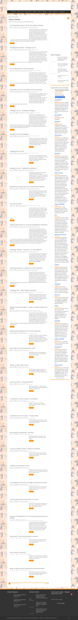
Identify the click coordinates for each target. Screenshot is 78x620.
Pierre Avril (57, 294)
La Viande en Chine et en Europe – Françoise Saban (24, 415)
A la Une (17, 27)
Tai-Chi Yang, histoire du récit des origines (21, 68)
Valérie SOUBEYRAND (59, 204)
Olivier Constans (59, 173)
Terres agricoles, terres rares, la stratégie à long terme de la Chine (28, 482)
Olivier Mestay (58, 135)
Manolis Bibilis (58, 115)
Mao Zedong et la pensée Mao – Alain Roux (22, 432)
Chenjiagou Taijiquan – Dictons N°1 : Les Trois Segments (25, 249)
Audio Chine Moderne (24, 366)
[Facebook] (68, 618)
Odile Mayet (57, 284)
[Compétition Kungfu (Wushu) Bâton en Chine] (10, 601)
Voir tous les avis (60, 378)
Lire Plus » (12, 43)
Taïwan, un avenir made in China (19, 365)
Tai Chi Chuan (21, 11)
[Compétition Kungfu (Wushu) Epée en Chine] (10, 606)
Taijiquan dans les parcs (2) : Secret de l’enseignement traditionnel (28, 225)
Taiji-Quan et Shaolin (16, 204)
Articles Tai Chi (26, 27)
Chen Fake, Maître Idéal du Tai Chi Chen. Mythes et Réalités (26, 25)
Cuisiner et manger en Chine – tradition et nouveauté (25, 448)
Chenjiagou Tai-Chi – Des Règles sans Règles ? (22, 110)
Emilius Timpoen (58, 365)
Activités (14, 11)
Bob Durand (57, 121)
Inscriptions (62, 11)
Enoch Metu (57, 320)
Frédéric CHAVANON (59, 339)
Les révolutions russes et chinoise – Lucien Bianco (24, 399)
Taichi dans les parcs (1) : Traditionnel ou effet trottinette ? (26, 268)
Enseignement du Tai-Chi (17, 151)
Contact (56, 11)
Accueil (10, 16)
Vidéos (45, 11)
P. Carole (57, 264)
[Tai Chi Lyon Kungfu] (61, 597)
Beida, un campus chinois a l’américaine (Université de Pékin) (27, 568)
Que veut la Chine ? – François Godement (21, 382)
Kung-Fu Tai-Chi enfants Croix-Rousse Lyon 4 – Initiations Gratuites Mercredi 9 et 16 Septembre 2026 (38, 597)
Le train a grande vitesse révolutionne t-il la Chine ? (24, 499)
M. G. (56, 215)
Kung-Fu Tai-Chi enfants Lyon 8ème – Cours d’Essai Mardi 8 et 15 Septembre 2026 (63, 64)
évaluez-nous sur (59, 97)
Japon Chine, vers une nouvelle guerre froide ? (23, 348)
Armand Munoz (58, 99)
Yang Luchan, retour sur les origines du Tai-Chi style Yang (26, 89)
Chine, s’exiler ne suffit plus (18, 552)
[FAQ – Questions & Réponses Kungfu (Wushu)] (10, 596)
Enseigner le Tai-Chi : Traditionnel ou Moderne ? (23, 168)
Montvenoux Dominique (60, 234)
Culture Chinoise (31, 27)
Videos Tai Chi (42, 292)
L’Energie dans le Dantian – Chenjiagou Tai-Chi (23, 47)
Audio (51, 11)
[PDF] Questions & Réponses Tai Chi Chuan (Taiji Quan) (25, 331)
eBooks (35, 11)
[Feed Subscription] (48, 19)
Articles (40, 11)
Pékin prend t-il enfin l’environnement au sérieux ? (24, 536)
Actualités (9, 11)
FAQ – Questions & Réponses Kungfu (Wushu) (20, 595)
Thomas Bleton (58, 347)
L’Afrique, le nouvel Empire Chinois (19, 465)
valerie (56, 305)
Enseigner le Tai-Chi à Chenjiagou (19, 134)
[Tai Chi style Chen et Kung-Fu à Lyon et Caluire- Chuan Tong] (39, 5)
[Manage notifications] (71, 594)
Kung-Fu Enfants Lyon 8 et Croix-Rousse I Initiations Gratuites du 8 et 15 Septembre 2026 (41, 610)
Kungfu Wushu (28, 11)
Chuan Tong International (62, 90)
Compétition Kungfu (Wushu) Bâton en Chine (20, 600)
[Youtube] (69, 618)
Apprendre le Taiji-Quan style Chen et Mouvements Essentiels (27, 186)
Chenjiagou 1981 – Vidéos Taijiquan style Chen (23, 290)
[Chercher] (68, 18)
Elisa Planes (57, 153)
